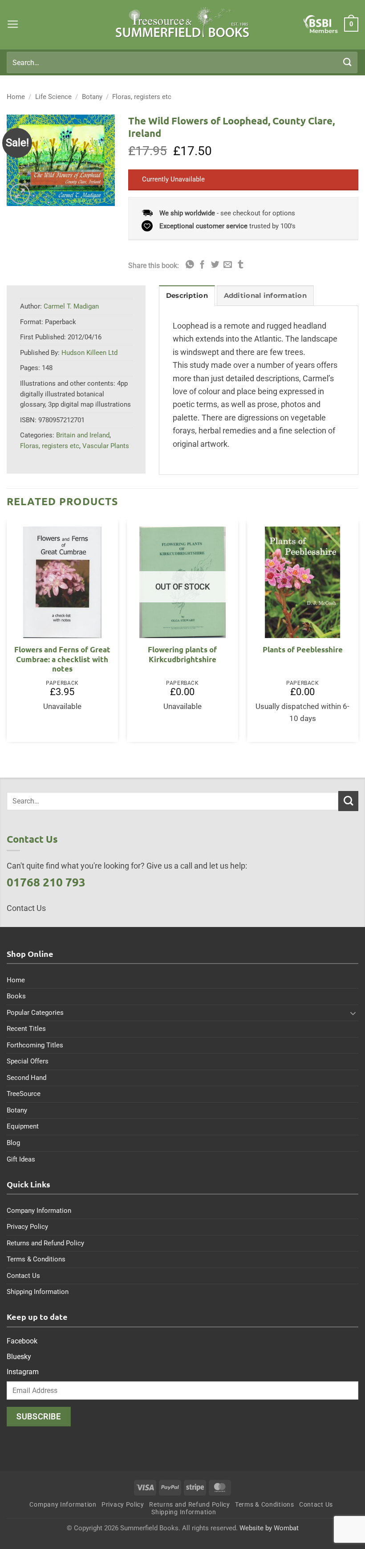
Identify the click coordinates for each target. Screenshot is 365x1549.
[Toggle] (353, 1013)
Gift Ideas (21, 1159)
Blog (13, 1143)
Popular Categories (35, 1013)
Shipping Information (38, 1292)
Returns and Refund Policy (45, 1243)
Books (16, 996)
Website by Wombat (269, 1528)
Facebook (22, 1341)
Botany (92, 97)
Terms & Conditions (36, 1259)
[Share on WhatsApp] (190, 265)
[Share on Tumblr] (240, 265)
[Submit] (348, 62)
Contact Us (23, 1276)
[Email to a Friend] (227, 265)
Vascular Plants (105, 446)
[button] (13, 24)
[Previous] (7, 634)
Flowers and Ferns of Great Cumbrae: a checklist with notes (62, 659)
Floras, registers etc (141, 97)
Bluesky (19, 1356)
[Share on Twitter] (215, 265)
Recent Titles (26, 1029)
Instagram (23, 1372)
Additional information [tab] (265, 296)
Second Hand (26, 1078)
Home (16, 97)
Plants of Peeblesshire (303, 649)
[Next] (358, 634)
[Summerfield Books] (183, 22)
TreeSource (24, 1094)
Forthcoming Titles (35, 1045)
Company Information (39, 1211)
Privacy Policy (27, 1227)
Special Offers (28, 1061)
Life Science (53, 97)
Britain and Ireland (83, 435)
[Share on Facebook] (202, 265)
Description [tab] (187, 296)
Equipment (23, 1126)
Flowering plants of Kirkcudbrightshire (182, 654)
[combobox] (182, 62)
